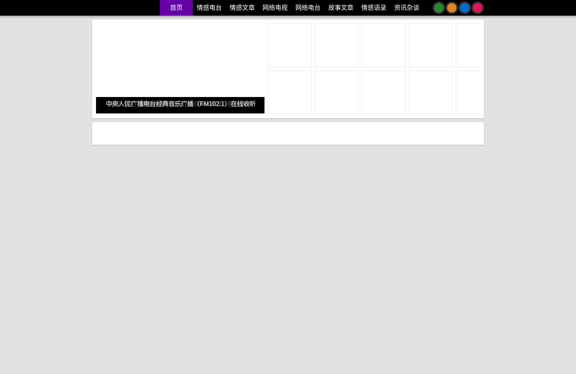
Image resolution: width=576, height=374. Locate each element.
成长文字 (263, 285)
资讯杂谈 (406, 7)
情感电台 (209, 7)
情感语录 (373, 7)
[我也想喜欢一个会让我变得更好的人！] (289, 173)
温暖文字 (288, 285)
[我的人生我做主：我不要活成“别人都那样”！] (161, 333)
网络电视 (275, 7)
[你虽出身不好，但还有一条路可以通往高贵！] (416, 173)
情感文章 (242, 7)
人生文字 (366, 285)
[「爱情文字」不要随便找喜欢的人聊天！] (161, 173)
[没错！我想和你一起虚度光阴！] (416, 333)
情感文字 (111, 285)
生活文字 (186, 285)
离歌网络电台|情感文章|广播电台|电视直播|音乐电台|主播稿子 (125, 8)
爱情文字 (161, 285)
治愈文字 (136, 285)
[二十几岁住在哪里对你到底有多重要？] (289, 333)
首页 (176, 7)
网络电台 (308, 7)
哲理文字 (391, 285)
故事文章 (340, 7)
